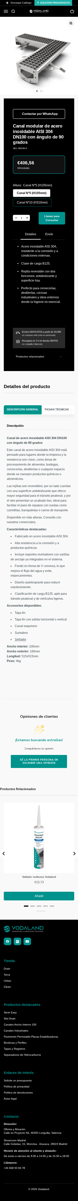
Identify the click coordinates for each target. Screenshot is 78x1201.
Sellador (20, 639)
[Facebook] (7, 941)
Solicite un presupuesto (18, 1080)
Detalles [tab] (30, 234)
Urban (7, 980)
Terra (7, 974)
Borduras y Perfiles (15, 1042)
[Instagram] (17, 941)
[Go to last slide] (4, 853)
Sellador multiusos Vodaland (39, 876)
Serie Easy (10, 1012)
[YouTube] (27, 941)
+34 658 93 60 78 (14, 1167)
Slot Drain (10, 1018)
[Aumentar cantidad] (27, 218)
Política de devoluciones (18, 1092)
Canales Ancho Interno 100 (20, 1024)
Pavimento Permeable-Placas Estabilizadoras (31, 1036)
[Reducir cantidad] (16, 218)
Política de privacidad (16, 1086)
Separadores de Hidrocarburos (22, 1054)
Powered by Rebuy (39, 911)
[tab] (26, 906)
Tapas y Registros (14, 1048)
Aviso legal (10, 1098)
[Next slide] (74, 853)
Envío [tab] (49, 234)
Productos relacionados (30, 356)
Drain (7, 968)
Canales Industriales (16, 1030)
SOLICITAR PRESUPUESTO (55, 3)
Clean (7, 986)
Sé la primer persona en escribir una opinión (39, 761)
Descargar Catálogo (21, 3)
